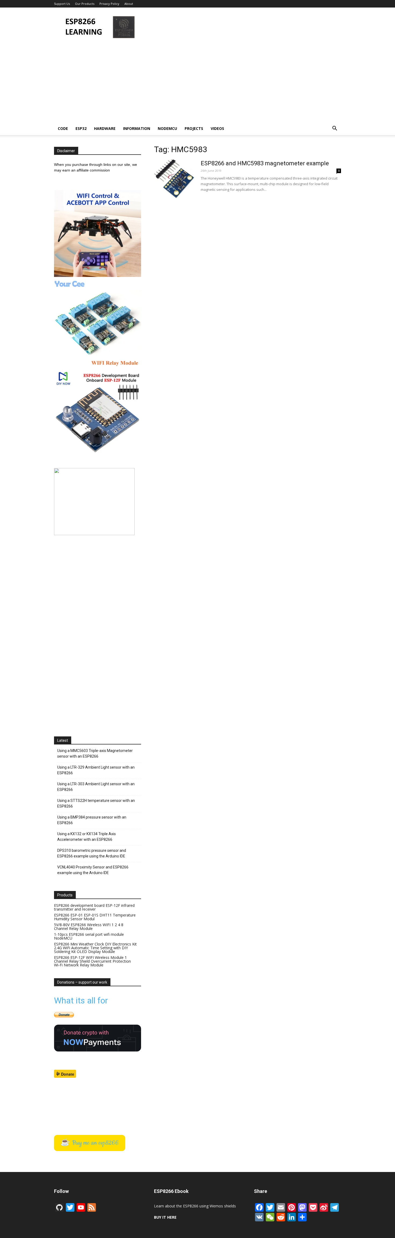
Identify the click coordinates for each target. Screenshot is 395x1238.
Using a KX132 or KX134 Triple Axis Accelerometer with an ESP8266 (86, 837)
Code (63, 128)
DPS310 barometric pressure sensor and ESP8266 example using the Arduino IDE (91, 853)
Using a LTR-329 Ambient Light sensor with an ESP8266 (96, 770)
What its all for (81, 1000)
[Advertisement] (243, 27)
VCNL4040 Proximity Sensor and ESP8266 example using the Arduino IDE (92, 870)
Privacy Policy (109, 4)
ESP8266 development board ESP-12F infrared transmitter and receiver (94, 907)
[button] (334, 129)
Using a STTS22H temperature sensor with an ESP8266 (96, 803)
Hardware (105, 128)
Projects (194, 128)
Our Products (84, 4)
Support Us (62, 4)
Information (136, 128)
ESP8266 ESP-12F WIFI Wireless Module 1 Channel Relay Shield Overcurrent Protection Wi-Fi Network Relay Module (92, 961)
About (128, 4)
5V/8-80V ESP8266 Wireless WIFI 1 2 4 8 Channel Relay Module (88, 926)
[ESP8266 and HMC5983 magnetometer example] (174, 180)
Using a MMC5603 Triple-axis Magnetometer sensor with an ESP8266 (95, 753)
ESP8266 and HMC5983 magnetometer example (265, 163)
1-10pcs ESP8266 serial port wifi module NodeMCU (89, 936)
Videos (217, 128)
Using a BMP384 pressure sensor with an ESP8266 (91, 820)
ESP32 (81, 128)
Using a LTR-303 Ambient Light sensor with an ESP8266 (96, 787)
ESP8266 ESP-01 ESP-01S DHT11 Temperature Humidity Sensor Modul (95, 916)
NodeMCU (167, 128)
